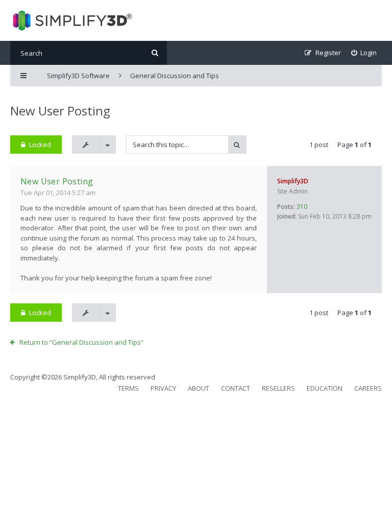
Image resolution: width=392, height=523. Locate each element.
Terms (128, 388)
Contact (235, 388)
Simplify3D (292, 181)
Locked (40, 144)
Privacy (163, 388)
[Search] (155, 53)
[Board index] (71, 20)
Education (324, 388)
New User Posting (60, 110)
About (198, 388)
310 (302, 206)
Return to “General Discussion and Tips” (81, 342)
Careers (368, 388)
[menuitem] (364, 53)
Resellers (278, 388)
